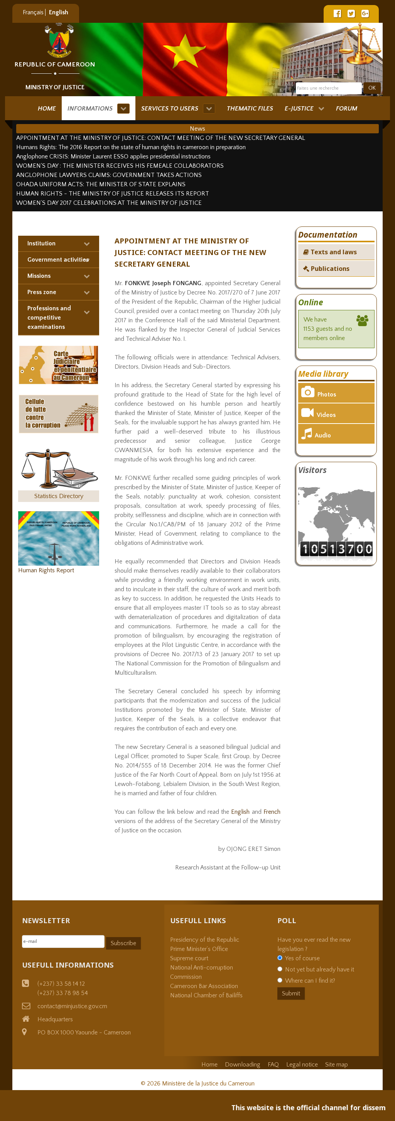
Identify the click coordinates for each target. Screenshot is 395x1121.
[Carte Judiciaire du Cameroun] (58, 364)
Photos (326, 394)
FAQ (273, 1064)
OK (372, 88)
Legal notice (302, 1064)
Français (34, 12)
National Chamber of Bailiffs (206, 995)
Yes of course (302, 958)
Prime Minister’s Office (199, 949)
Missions (39, 275)
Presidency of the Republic (204, 939)
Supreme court (189, 958)
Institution (41, 243)
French (271, 811)
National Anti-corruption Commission (201, 972)
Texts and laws (333, 252)
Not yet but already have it (319, 969)
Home (209, 1064)
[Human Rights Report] (58, 537)
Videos (326, 415)
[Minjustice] (59, 40)
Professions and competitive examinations (49, 317)
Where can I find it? (310, 980)
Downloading (242, 1064)
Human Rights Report (46, 570)
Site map (336, 1064)
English (58, 12)
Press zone (41, 292)
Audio (323, 435)
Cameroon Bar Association (204, 986)
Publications (329, 268)
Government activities (58, 259)
